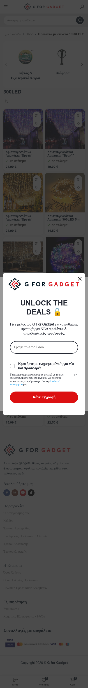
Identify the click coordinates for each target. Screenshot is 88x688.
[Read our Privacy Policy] (75, 375)
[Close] (79, 278)
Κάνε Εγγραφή (44, 397)
